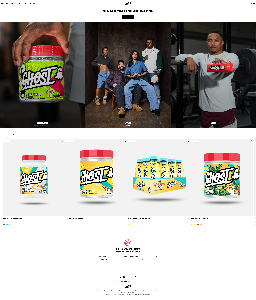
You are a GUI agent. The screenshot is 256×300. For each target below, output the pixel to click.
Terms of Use (108, 294)
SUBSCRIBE (125, 256)
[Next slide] (252, 136)
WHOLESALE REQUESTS (169, 272)
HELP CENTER (128, 272)
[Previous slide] (249, 136)
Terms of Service (150, 262)
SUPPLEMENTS (4, 3)
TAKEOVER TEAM (100, 272)
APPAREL (13, 3)
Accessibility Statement (121, 294)
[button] (248, 3)
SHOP (83, 272)
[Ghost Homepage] (128, 3)
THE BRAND (32, 3)
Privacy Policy (147, 294)
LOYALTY (26, 3)
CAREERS (93, 272)
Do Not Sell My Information (140, 294)
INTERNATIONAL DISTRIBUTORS (156, 272)
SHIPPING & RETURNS (109, 272)
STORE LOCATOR (136, 272)
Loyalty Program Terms (130, 294)
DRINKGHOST (144, 272)
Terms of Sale (113, 294)
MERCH (19, 3)
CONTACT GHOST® (120, 272)
